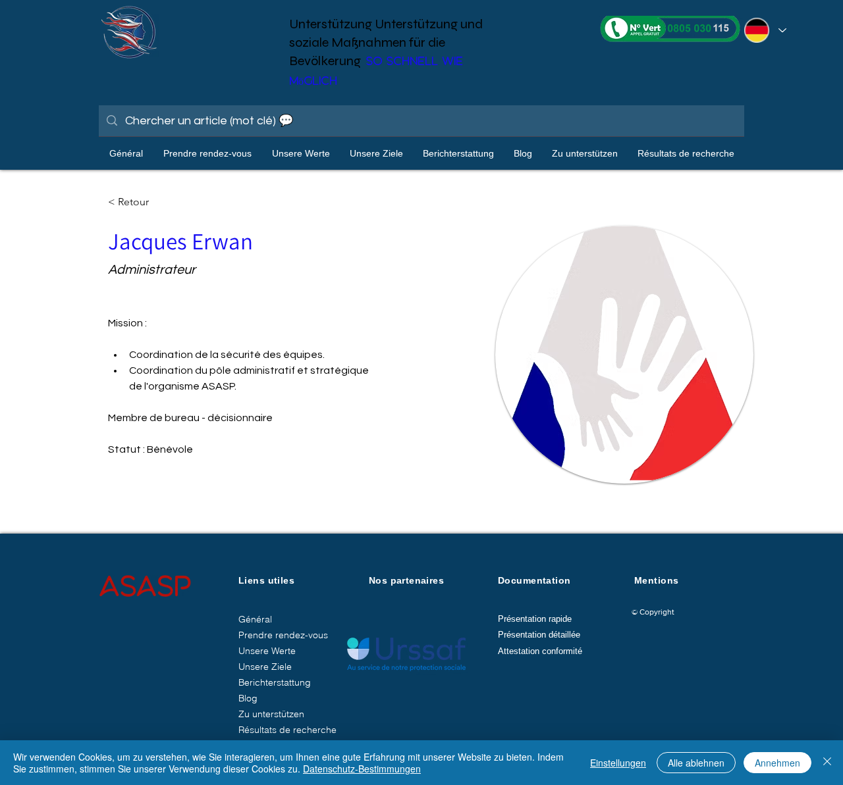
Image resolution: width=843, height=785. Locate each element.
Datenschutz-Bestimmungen (362, 768)
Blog (248, 698)
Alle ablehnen (696, 762)
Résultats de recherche (287, 730)
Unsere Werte (267, 651)
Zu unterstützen (271, 714)
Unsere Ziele (265, 666)
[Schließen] (827, 762)
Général (255, 619)
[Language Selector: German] (763, 30)
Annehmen (777, 762)
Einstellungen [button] (618, 762)
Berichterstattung (274, 682)
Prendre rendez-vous (283, 635)
